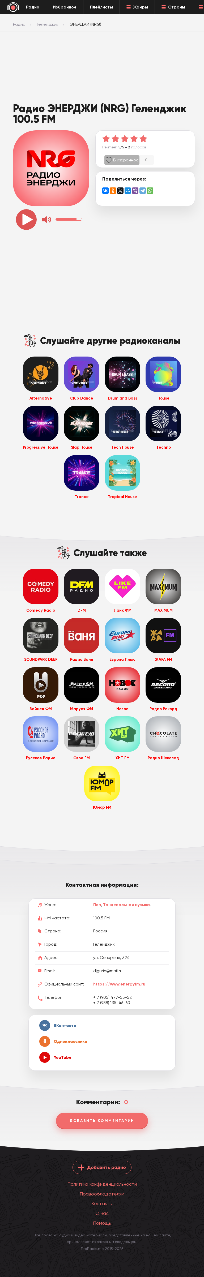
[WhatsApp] (150, 190)
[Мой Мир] (128, 190)
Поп (97, 904)
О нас (102, 1213)
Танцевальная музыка (126, 904)
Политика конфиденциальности (102, 1184)
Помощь (102, 1223)
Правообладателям (102, 1194)
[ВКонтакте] (105, 190)
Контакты (102, 1203)
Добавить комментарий (102, 1121)
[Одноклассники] (113, 190)
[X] (120, 190)
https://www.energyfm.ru (119, 984)
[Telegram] (142, 190)
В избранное (126, 159)
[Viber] (135, 190)
